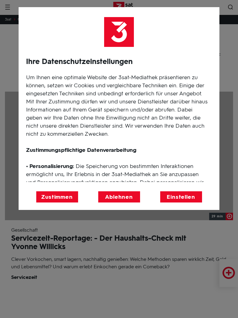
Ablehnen (119, 196)
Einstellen (181, 196)
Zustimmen (57, 196)
